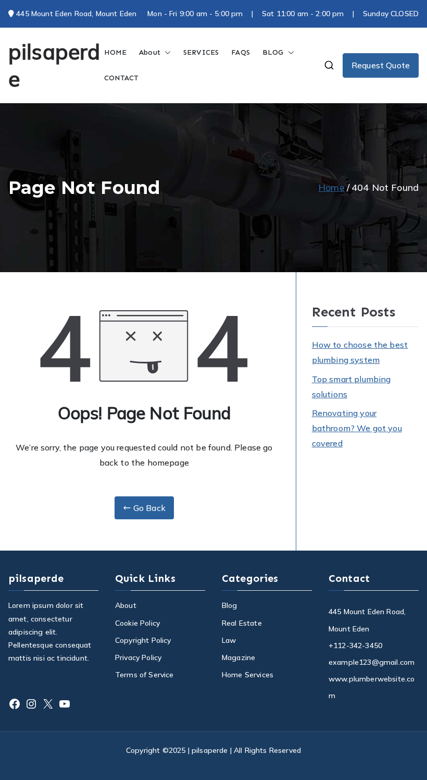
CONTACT (121, 78)
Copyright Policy (143, 640)
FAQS (240, 52)
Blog (229, 605)
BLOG (273, 52)
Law (229, 640)
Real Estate (242, 623)
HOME (115, 52)
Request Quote (380, 65)
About (149, 52)
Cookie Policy (137, 623)
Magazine (238, 657)
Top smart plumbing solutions (351, 386)
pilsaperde (210, 750)
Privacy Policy (138, 657)
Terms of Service (144, 674)
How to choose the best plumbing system (360, 352)
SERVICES (201, 52)
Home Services (247, 674)
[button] (165, 52)
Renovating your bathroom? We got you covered (357, 428)
